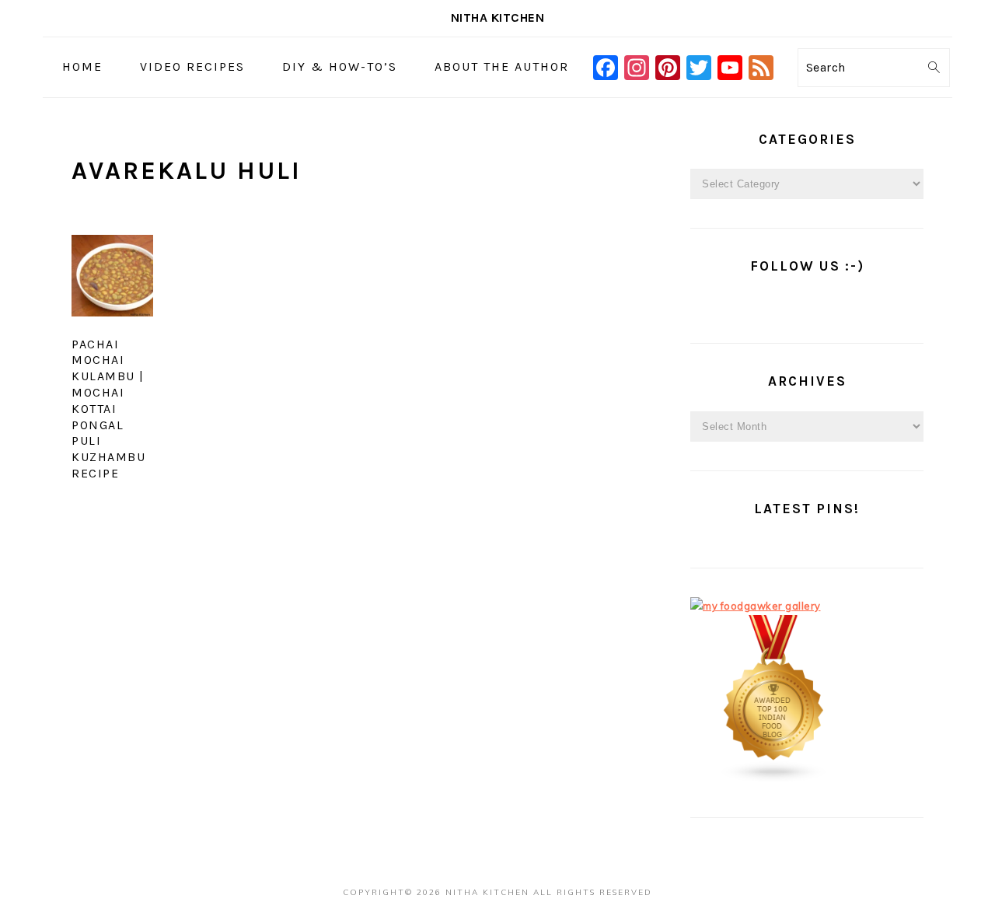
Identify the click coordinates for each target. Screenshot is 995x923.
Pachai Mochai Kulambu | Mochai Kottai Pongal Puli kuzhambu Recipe (108, 409)
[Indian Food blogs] (774, 779)
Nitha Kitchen (498, 17)
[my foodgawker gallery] (755, 606)
